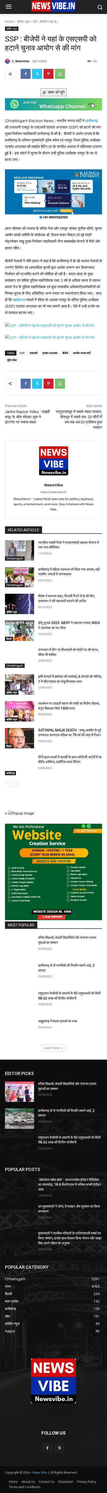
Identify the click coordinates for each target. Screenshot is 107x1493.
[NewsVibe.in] (53, 1380)
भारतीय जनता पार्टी (81, 353)
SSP (22, 353)
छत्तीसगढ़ (92, 120)
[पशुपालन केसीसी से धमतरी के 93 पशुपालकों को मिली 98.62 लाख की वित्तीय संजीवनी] (19, 1001)
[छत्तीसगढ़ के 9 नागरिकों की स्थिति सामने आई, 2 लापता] (19, 973)
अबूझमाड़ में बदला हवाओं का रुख (57, 1021)
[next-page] (16, 783)
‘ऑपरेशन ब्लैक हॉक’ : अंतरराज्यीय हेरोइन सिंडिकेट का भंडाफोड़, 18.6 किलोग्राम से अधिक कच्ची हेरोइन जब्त (69, 1184)
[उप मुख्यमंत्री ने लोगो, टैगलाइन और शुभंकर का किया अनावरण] (19, 1214)
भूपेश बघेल (12, 360)
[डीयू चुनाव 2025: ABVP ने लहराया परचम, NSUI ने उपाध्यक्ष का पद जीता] (19, 631)
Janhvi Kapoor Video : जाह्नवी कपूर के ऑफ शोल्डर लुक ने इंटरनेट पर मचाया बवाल (27, 416)
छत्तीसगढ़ (10, 773)
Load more (52, 1048)
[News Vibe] (53, 6)
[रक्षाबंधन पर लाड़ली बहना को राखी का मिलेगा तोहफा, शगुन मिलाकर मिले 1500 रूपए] (19, 711)
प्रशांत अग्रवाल (49, 353)
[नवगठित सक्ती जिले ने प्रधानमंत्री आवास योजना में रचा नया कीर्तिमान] (19, 550)
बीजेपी (65, 353)
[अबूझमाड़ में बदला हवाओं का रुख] (19, 1029)
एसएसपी (33, 353)
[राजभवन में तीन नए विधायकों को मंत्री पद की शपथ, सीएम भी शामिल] (19, 657)
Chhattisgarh (14, 558)
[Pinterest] (49, 74)
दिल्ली (8, 638)
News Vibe (40, 1472)
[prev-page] (8, 783)
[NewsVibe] (8, 61)
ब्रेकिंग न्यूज (23, 21)
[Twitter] (37, 74)
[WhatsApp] (60, 74)
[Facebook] (26, 74)
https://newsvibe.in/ (53, 492)
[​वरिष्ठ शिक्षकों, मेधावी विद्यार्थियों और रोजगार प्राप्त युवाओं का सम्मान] (19, 945)
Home (9, 21)
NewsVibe (22, 61)
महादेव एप (19, 299)
